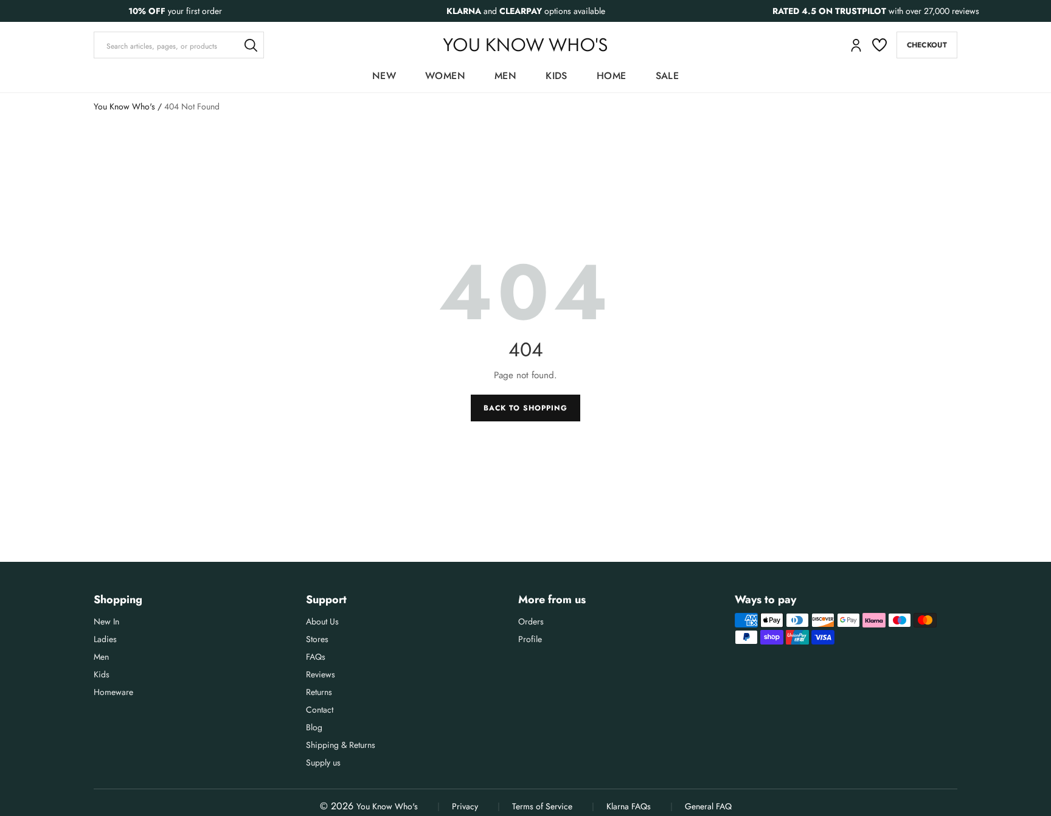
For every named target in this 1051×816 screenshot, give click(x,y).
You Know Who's (124, 106)
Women (445, 76)
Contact (319, 710)
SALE (667, 76)
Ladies (105, 639)
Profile (530, 639)
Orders (531, 621)
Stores (317, 639)
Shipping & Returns (340, 745)
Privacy (465, 806)
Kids (556, 76)
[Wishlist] (879, 45)
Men (505, 76)
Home (611, 76)
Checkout (927, 45)
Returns (319, 692)
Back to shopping (525, 408)
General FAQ (708, 806)
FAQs (315, 657)
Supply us (323, 762)
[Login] (856, 45)
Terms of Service (542, 806)
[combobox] (179, 45)
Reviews (320, 674)
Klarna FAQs (628, 806)
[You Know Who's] (525, 45)
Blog (314, 727)
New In (106, 621)
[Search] (250, 45)
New (384, 76)
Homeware (113, 692)
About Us (322, 621)
